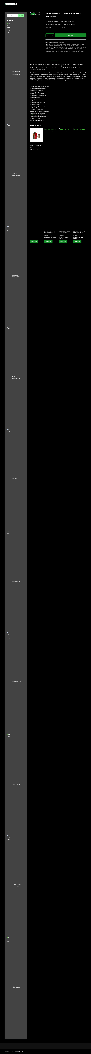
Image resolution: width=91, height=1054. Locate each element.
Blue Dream (14, 376)
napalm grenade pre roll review (57, 48)
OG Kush (14, 580)
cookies (32, 115)
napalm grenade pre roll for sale (64, 47)
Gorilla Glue (14, 173)
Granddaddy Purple (16, 681)
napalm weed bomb (74, 51)
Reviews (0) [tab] (62, 59)
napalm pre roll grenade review (60, 51)
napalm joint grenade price (62, 50)
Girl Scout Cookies (16, 884)
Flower (7, 3)
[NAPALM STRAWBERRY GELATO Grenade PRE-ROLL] (36, 135)
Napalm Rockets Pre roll (31, 3)
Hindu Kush (14, 783)
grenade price (39, 100)
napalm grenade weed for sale (74, 48)
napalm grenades (50, 50)
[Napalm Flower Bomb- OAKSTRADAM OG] (79, 178)
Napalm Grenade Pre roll (45, 3)
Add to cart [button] (34, 241)
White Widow (15, 275)
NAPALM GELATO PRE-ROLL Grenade (69, 45)
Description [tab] (54, 59)
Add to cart (70, 35)
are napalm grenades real (55, 44)
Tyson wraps (21, 3)
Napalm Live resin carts (57, 3)
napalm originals (74, 50)
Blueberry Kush (15, 986)
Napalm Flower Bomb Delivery (81, 3)
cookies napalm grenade (69, 44)
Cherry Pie (14, 478)
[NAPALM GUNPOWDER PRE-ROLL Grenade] (50, 178)
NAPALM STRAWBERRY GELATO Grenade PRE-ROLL (36, 145)
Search (21, 15)
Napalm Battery (68, 3)
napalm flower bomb (54, 45)
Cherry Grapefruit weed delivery (16, 72)
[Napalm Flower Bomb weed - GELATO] (65, 178)
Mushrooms (14, 3)
